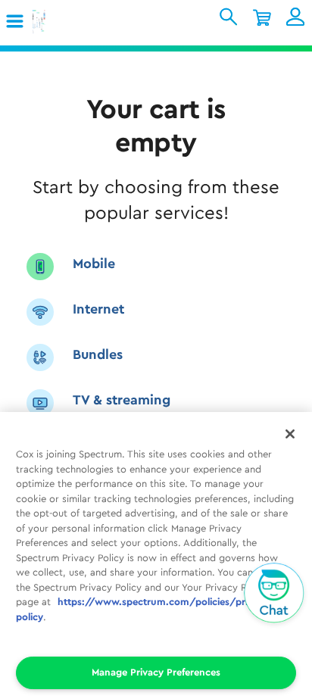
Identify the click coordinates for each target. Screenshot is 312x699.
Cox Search (229, 17)
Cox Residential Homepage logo (63, 22)
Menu (20, 21)
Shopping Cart (262, 17)
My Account (295, 17)
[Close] (290, 434)
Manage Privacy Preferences (156, 672)
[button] (16, 22)
